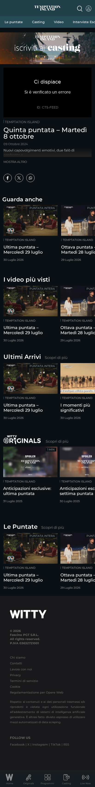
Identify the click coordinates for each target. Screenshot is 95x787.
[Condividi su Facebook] (7, 178)
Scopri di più (56, 357)
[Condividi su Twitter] (19, 178)
